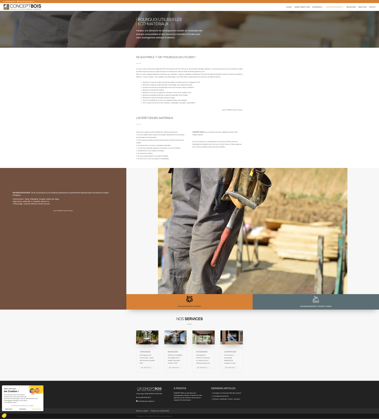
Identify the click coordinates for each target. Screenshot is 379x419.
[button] (4, 415)
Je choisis (22, 409)
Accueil (289, 7)
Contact (372, 7)
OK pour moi (36, 409)
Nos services (316, 7)
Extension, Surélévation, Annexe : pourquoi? (226, 399)
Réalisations (351, 7)
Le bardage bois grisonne (221, 396)
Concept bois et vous (302, 7)
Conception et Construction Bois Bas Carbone (227, 393)
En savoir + (146, 367)
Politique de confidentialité (160, 411)
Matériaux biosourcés (334, 7)
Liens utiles (362, 7)
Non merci (8, 409)
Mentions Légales (142, 411)
